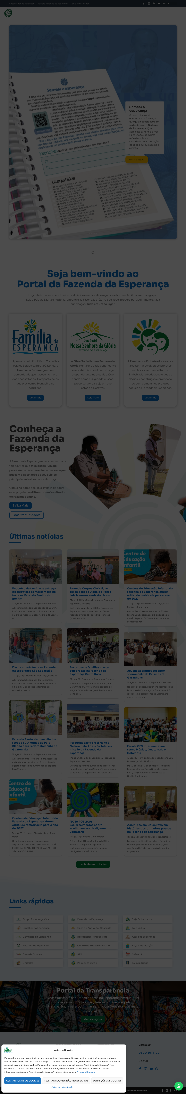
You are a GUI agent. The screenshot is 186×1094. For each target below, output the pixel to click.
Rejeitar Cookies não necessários (66, 1080)
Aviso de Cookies (86, 1072)
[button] (178, 1086)
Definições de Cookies (107, 1080)
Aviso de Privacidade (62, 1087)
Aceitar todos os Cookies (22, 1080)
